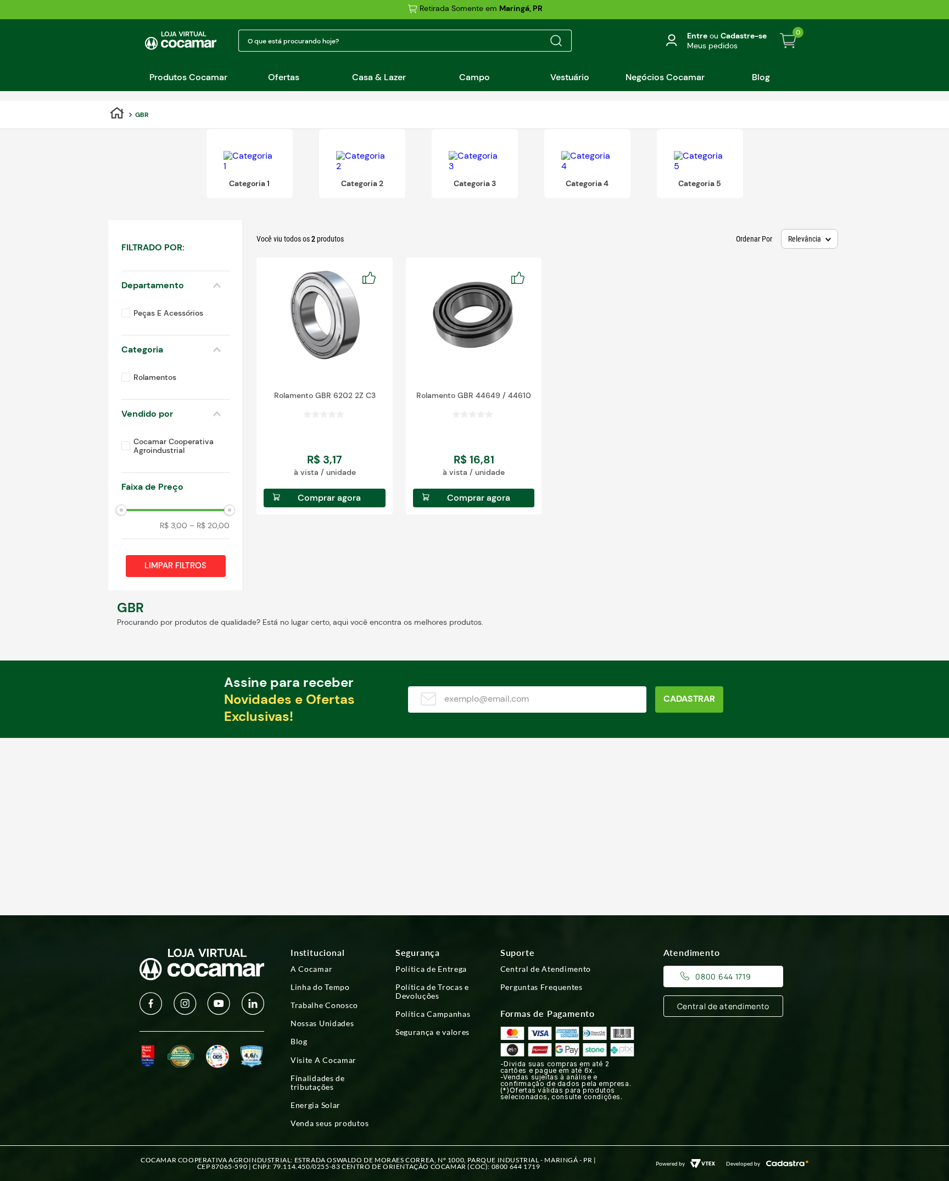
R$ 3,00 (173, 525)
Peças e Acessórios (168, 313)
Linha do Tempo (320, 987)
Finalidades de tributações (318, 1083)
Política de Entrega (431, 969)
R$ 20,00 (209, 525)
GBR (141, 114)
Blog (299, 1041)
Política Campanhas (433, 1014)
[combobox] (405, 41)
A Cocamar (311, 969)
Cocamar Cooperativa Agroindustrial (173, 446)
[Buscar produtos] (555, 40)
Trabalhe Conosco (324, 1005)
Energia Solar (315, 1105)
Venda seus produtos (330, 1123)
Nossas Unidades (322, 1023)
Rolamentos (154, 377)
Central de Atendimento (545, 969)
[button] (175, 247)
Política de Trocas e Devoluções (432, 991)
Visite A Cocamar (323, 1060)
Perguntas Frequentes (541, 987)
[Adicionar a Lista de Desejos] (372, 278)
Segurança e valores (432, 1032)
